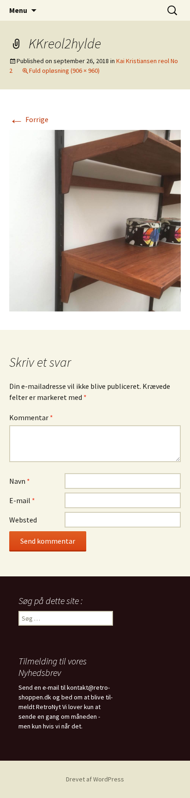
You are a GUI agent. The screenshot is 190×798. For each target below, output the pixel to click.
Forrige (28, 119)
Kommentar (31, 417)
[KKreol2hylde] (95, 219)
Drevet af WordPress (95, 779)
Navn (19, 481)
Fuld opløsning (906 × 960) (64, 70)
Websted (23, 519)
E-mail (22, 500)
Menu (18, 10)
